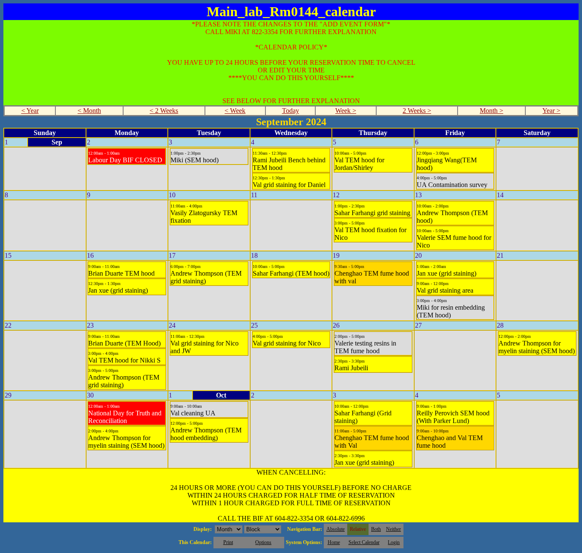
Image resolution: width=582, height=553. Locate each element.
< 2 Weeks (164, 110)
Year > (551, 110)
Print (228, 542)
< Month (89, 110)
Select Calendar (364, 542)
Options (263, 542)
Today (290, 110)
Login (394, 542)
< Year (30, 110)
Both (376, 529)
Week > (345, 110)
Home (334, 542)
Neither (393, 529)
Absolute (335, 529)
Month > (491, 110)
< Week (235, 110)
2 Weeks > (417, 110)
